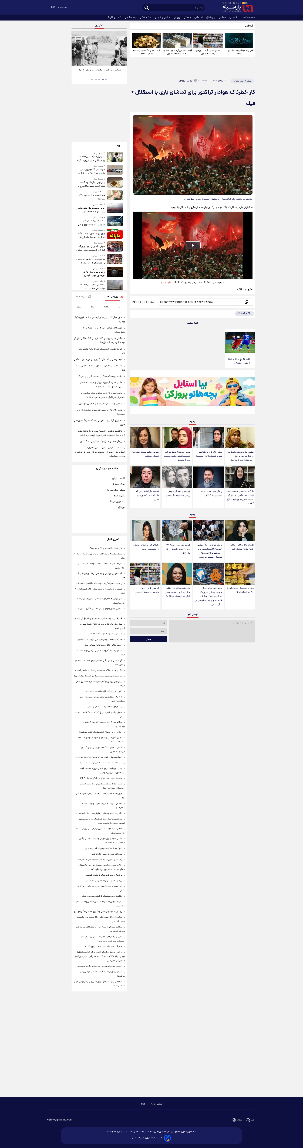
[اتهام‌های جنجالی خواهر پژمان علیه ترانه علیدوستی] (177, 477)
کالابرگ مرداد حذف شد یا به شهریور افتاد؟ (103, 946)
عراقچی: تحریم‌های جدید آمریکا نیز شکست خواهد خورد (98, 676)
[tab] (106, 79)
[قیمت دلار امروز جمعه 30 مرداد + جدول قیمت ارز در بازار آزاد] (177, 530)
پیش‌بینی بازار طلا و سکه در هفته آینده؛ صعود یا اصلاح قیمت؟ (92, 184)
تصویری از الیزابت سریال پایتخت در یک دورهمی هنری (147, 495)
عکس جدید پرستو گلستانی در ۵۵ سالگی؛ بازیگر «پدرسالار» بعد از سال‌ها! (241, 456)
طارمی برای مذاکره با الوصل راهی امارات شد (103, 691)
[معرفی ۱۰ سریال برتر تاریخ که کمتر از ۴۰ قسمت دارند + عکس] (115, 246)
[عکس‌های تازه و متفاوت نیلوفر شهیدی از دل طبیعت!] (208, 437)
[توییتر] (134, 302)
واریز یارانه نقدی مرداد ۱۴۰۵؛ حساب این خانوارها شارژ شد (91, 235)
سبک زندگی (146, 17)
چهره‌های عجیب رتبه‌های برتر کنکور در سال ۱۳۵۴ (100, 778)
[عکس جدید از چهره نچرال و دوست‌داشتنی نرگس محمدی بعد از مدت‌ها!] (177, 437)
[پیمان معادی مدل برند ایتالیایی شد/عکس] (208, 477)
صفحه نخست (248, 17)
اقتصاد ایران (118, 478)
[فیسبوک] (146, 302)
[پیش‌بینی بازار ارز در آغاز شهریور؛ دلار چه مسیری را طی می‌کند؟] (115, 221)
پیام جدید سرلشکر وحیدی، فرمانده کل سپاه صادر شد (99, 583)
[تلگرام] (140, 302)
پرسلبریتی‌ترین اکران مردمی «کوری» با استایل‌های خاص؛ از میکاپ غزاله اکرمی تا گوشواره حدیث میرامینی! (209, 551)
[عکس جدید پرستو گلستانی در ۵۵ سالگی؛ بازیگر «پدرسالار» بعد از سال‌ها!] (240, 437)
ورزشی (177, 17)
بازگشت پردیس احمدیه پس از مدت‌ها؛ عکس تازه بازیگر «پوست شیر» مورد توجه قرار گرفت (240, 497)
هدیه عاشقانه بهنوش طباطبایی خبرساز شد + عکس (100, 639)
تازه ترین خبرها (117, 502)
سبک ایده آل (118, 484)
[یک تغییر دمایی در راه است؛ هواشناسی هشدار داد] (115, 285)
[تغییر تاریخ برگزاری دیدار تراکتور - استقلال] (240, 342)
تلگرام (239, 1120)
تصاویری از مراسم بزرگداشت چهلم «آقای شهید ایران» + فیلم (91, 158)
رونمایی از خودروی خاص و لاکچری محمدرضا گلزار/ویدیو (98, 911)
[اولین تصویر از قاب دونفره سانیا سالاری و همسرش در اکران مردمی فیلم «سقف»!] (177, 574)
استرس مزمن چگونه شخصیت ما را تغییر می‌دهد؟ (100, 732)
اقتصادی (234, 17)
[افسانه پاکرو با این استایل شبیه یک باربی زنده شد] (240, 530)
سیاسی (222, 17)
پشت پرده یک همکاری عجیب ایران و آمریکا (100, 376)
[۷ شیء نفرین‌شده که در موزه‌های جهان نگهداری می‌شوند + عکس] (115, 272)
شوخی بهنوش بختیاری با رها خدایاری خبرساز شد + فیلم (98, 757)
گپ (252, 1120)
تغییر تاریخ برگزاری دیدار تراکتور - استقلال (238, 361)
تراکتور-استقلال (244, 313)
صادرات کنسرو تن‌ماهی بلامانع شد (107, 854)
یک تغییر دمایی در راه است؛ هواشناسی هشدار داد (92, 286)
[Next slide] (123, 49)
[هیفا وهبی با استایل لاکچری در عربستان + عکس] (145, 530)
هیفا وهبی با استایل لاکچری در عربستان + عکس (146, 547)
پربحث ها (81, 297)
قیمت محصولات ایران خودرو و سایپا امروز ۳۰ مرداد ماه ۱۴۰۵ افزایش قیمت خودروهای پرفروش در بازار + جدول (208, 597)
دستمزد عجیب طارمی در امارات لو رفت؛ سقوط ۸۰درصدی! (90, 261)
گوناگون (249, 26)
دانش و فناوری (163, 17)
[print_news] (152, 302)
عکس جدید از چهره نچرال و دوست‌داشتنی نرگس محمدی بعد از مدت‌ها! (177, 456)
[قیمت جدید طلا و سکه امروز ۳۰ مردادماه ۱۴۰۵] (240, 574)
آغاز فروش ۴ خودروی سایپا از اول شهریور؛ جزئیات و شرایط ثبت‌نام (91, 171)
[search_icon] (146, 8)
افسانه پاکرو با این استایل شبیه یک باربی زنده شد (242, 547)
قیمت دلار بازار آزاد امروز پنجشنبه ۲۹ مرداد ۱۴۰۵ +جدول (177, 52)
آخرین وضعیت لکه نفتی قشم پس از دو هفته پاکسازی (91, 210)
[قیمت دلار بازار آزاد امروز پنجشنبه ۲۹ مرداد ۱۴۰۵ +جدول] (177, 40)
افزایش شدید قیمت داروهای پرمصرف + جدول (208, 52)
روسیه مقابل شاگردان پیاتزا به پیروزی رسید (103, 645)
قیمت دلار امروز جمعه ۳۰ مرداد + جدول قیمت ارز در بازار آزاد (178, 549)
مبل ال (121, 507)
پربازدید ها (112, 297)
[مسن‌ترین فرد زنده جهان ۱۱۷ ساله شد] (115, 195)
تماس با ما (62, 7)
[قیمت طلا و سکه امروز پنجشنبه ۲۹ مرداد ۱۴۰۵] (146, 40)
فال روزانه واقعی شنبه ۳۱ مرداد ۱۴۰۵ (239, 52)
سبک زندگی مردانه (116, 490)
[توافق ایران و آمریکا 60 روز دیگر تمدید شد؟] (99, 48)
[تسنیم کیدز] (192, 393)
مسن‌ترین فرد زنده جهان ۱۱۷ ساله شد (92, 197)
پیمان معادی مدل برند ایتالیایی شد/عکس (211, 493)
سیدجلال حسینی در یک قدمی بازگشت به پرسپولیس (99, 763)
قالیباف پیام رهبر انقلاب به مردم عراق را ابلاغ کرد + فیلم (98, 618)
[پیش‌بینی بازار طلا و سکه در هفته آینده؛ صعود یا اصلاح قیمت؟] (115, 182)
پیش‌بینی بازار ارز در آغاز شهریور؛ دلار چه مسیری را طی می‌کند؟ (91, 222)
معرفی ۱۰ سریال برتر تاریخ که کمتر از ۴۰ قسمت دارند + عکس (90, 248)
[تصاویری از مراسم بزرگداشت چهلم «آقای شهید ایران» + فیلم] (115, 157)
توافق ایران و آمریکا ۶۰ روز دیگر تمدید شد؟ (99, 70)
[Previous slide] (75, 49)
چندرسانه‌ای (131, 17)
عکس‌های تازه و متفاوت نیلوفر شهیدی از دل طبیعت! (209, 454)
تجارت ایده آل (118, 496)
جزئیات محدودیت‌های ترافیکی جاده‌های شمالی (101, 896)
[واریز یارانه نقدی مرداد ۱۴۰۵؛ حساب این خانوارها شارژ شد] (115, 234)
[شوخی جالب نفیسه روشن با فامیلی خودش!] (145, 437)
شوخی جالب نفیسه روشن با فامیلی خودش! (145, 454)
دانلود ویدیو (166, 282)
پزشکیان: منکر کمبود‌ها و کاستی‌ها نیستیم (104, 875)
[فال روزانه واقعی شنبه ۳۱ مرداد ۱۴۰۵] (239, 40)
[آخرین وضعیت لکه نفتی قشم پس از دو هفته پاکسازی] (115, 208)
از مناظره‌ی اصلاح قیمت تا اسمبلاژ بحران (104, 707)
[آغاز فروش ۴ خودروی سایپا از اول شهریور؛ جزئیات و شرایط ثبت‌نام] (115, 170)
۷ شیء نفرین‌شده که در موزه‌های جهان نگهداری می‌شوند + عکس (94, 274)
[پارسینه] (236, 8)
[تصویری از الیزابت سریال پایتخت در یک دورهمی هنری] (145, 477)
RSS (53, 7)
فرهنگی (187, 17)
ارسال (149, 639)
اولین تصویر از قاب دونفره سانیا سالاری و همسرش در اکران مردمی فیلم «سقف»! (178, 592)
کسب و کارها (115, 17)
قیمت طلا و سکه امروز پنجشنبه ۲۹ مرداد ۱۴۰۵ (146, 52)
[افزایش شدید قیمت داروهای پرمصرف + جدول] (208, 40)
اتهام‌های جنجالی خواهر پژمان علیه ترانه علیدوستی (178, 493)
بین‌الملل (211, 17)
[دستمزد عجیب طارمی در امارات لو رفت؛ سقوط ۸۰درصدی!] (115, 259)
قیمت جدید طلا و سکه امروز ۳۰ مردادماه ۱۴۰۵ (240, 590)
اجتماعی (198, 17)
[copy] (246, 302)
